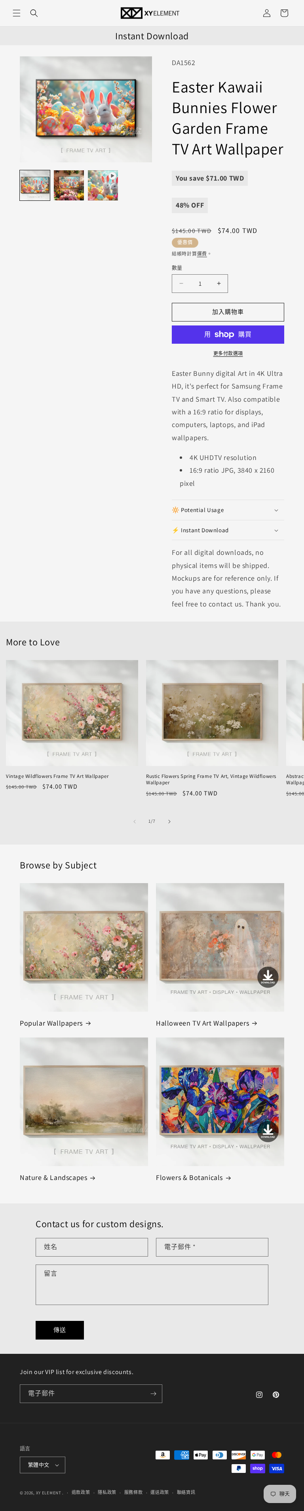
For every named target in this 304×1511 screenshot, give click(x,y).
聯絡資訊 (186, 1492)
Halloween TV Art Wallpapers (202, 1023)
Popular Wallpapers (51, 1023)
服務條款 (133, 1492)
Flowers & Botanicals (189, 1177)
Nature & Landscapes (53, 1177)
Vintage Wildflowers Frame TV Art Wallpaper (57, 776)
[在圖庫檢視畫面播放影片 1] (103, 185)
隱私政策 (107, 1492)
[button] (16, 13)
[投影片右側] (169, 821)
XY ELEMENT (48, 1493)
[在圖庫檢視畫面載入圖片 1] (35, 185)
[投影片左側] (134, 821)
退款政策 (81, 1492)
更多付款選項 (228, 353)
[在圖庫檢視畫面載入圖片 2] (69, 185)
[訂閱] (153, 1393)
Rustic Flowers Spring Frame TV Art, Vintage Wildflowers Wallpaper (211, 779)
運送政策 (159, 1492)
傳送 (59, 1330)
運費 (202, 254)
